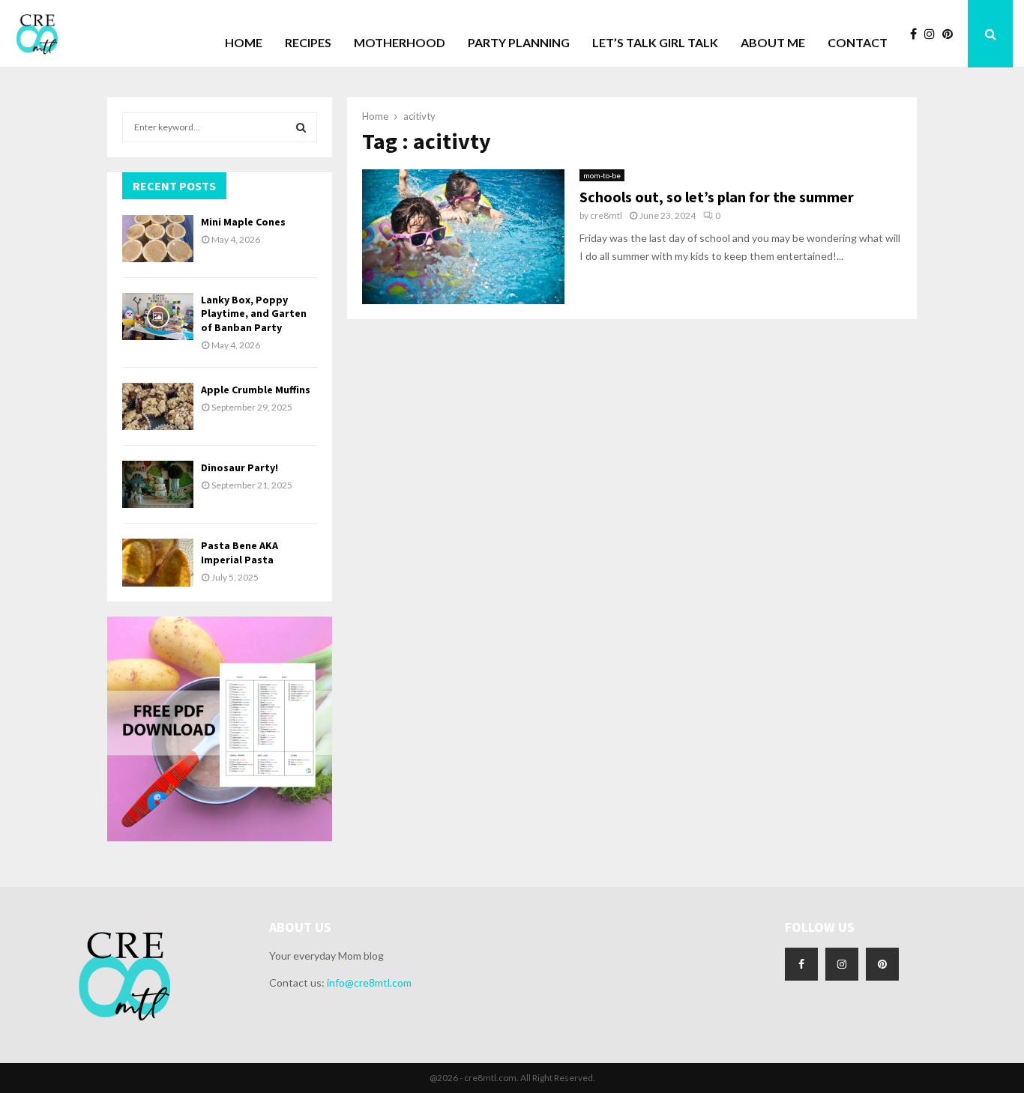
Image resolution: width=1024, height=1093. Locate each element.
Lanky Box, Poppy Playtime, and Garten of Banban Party (254, 313)
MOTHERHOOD (399, 42)
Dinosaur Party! (239, 467)
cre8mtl (606, 215)
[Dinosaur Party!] (157, 484)
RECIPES (308, 42)
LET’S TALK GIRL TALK (655, 42)
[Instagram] (933, 34)
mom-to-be (602, 175)
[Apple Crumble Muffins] (157, 406)
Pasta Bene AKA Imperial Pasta (239, 552)
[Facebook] (917, 34)
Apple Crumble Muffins (255, 389)
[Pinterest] (951, 34)
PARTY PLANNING (519, 42)
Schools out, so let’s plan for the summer (716, 196)
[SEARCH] (301, 127)
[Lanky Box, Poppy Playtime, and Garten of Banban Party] (157, 316)
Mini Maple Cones (243, 221)
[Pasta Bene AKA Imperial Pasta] (157, 562)
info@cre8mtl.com (369, 982)
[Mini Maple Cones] (157, 238)
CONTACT (858, 42)
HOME (243, 42)
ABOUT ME (773, 42)
